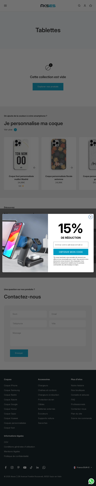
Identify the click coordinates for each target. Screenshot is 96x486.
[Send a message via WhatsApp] (91, 481)
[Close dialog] (91, 217)
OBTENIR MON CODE (71, 251)
